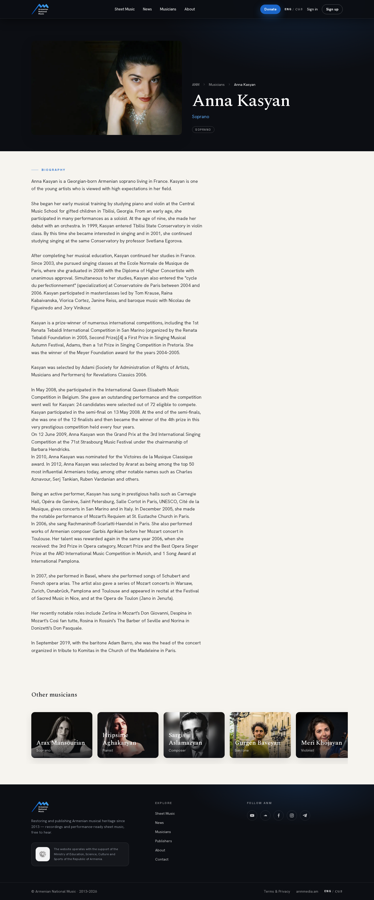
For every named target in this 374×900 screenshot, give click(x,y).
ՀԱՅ (299, 9)
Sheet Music (124, 9)
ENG (288, 9)
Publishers (163, 841)
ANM (195, 84)
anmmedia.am (307, 891)
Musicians (168, 9)
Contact (161, 859)
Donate (270, 9)
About (189, 9)
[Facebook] (279, 815)
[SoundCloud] (265, 815)
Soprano (203, 129)
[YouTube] (252, 815)
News (147, 9)
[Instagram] (292, 815)
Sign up (332, 9)
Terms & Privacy (277, 891)
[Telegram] (305, 815)
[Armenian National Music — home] (40, 9)
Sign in (312, 9)
